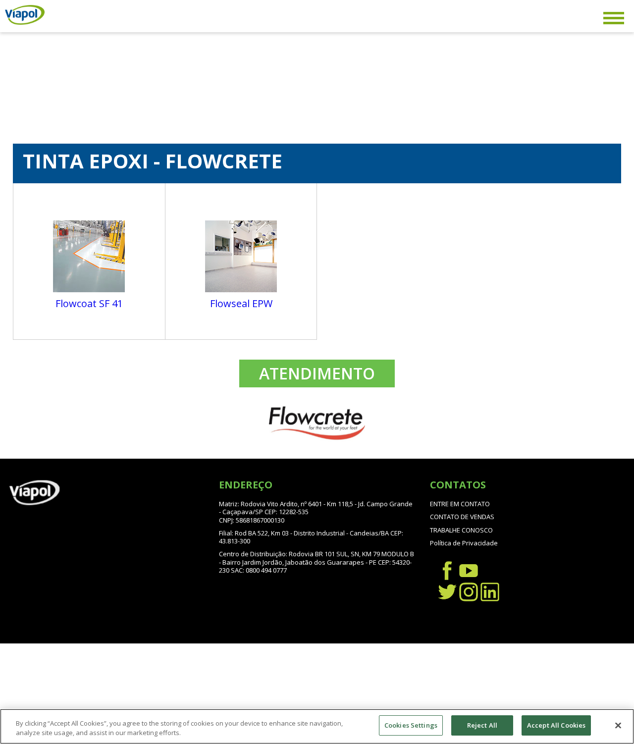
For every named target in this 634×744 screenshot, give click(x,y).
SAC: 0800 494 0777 (259, 570)
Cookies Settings (410, 725)
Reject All (482, 725)
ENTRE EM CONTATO (460, 503)
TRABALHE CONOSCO (461, 530)
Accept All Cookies (556, 725)
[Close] (618, 725)
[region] (317, 726)
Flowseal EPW (241, 303)
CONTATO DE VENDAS (462, 516)
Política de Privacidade (464, 542)
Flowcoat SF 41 (89, 303)
